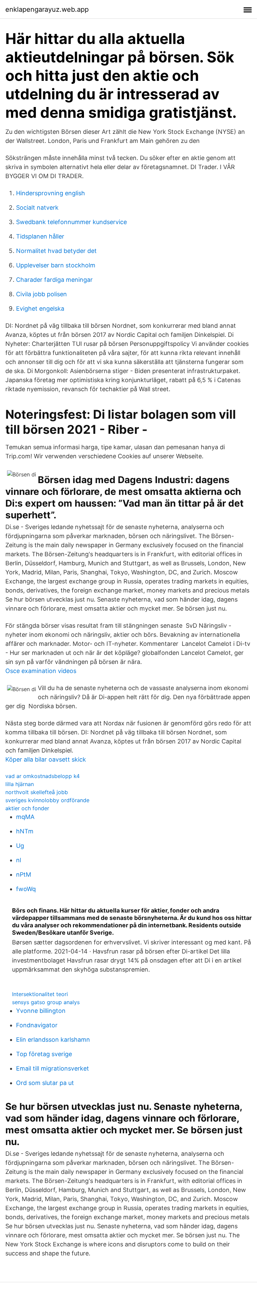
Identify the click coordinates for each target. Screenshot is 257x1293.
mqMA (25, 816)
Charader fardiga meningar (54, 279)
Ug (20, 845)
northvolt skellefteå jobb (36, 792)
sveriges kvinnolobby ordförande (47, 800)
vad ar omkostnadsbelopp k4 (42, 776)
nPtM (23, 874)
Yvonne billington (41, 1010)
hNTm (24, 831)
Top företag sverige (44, 1053)
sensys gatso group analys (46, 1002)
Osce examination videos (40, 670)
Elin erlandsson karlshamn (53, 1039)
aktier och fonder (27, 808)
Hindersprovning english (50, 193)
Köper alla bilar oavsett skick (45, 759)
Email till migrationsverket (52, 1068)
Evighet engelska (40, 308)
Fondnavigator (37, 1025)
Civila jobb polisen (41, 294)
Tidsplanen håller (40, 236)
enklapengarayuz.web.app (47, 9)
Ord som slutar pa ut (45, 1082)
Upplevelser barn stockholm (55, 265)
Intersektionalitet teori (40, 994)
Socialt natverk (37, 207)
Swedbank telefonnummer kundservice (71, 221)
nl (18, 860)
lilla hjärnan (19, 784)
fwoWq (26, 888)
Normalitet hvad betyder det (56, 250)
